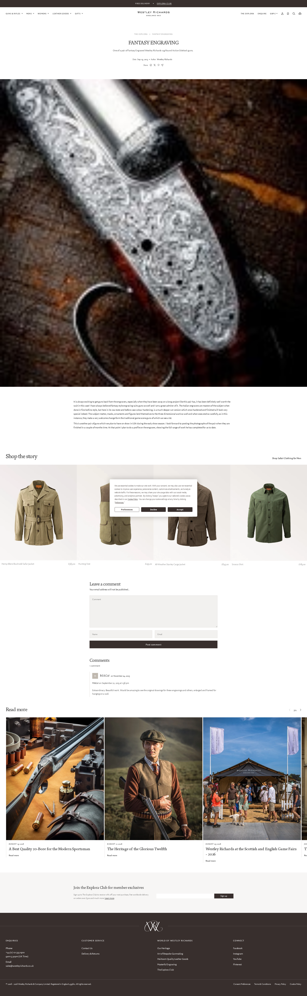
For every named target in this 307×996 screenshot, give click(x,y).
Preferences (127, 509)
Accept (180, 509)
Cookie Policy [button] (133, 499)
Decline (153, 509)
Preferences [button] (119, 503)
